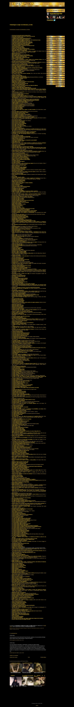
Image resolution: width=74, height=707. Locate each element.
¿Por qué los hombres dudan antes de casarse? (20, 531)
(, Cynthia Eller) (27, 244)
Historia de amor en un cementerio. (18, 300)
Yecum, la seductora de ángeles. (18, 616)
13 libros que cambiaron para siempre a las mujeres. (21, 43)
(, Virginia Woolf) (28, 375)
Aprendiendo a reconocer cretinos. (18, 71)
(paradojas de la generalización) (24, 593)
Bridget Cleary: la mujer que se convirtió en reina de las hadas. (23, 81)
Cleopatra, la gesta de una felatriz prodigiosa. (20, 102)
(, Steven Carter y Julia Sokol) (26, 307)
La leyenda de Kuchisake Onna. (17, 361)
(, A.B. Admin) (23, 449)
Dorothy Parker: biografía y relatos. (18, 177)
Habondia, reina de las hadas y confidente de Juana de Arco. (22, 295)
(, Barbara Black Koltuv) (22, 234)
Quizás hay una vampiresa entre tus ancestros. (20, 555)
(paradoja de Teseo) (24, 520)
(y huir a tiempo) (21, 120)
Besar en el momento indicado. (17, 78)
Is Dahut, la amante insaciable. (17, 317)
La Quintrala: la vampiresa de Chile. (18, 398)
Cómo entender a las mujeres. (17, 107)
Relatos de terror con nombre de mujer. (19, 565)
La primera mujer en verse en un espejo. (19, 392)
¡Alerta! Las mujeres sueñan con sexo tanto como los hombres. (23, 49)
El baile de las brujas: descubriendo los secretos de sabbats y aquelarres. (25, 191)
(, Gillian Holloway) (29, 590)
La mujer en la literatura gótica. (17, 379)
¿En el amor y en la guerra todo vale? (18, 276)
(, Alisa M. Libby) (23, 340)
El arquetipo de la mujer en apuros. (18, 188)
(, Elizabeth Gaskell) (25, 423)
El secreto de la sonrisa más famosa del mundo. (20, 259)
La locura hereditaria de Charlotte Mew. (19, 366)
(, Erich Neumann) (24, 239)
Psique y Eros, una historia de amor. (18, 546)
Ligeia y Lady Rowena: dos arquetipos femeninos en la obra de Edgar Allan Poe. (26, 431)
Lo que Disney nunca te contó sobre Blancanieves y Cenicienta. (23, 442)
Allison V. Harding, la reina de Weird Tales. (19, 56)
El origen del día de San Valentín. (18, 249)
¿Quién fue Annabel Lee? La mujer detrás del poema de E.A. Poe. (24, 552)
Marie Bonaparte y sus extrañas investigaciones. (20, 467)
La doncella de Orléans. (16, 348)
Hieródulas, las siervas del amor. (18, 299)
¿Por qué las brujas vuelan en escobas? (19, 522)
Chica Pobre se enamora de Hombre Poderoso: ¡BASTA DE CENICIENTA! (25, 99)
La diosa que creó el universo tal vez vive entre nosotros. (22, 345)
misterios (38, 628)
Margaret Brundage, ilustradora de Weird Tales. (20, 461)
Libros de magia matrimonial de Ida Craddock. (20, 427)
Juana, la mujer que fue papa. (17, 321)
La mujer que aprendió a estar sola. (18, 381)
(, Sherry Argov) (26, 528)
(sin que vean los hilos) (22, 115)
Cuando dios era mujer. (16, 141)
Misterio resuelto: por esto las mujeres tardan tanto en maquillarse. (24, 479)
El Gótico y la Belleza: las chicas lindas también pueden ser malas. (24, 220)
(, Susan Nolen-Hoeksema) (28, 489)
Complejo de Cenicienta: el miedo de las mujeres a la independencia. (24, 131)
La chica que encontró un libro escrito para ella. (20, 333)
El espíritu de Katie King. (16, 206)
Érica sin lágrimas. (15, 277)
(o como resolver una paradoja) (21, 261)
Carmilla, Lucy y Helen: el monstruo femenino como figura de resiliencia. (25, 85)
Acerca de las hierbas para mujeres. (18, 47)
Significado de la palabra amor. (17, 587)
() (24, 155)
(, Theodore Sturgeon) (21, 611)
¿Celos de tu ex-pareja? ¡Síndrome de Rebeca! (20, 93)
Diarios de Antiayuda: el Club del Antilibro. (19, 167)
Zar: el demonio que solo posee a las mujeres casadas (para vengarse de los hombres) (27, 618)
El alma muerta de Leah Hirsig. (17, 181)
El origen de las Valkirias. (16, 248)
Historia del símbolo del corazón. (18, 305)
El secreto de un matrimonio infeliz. (18, 260)
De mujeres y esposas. (16, 160)
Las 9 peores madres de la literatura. (18, 400)
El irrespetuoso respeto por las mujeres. (19, 217)
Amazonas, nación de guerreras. (18, 58)
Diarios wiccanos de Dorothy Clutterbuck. (19, 166)
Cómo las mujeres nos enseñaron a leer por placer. (21, 114)
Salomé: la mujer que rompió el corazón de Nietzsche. (21, 578)
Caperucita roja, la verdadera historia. (18, 84)
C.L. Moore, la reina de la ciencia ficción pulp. (20, 83)
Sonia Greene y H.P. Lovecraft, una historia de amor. (21, 596)
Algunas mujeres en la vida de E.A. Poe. (19, 52)
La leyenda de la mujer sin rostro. (18, 362)
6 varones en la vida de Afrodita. (17, 37)
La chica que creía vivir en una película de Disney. (21, 332)
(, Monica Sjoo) (21, 344)
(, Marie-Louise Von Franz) (27, 441)
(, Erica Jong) (19, 477)
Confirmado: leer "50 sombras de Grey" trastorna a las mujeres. (23, 132)
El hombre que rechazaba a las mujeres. (19, 215)
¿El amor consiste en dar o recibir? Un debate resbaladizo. (22, 182)
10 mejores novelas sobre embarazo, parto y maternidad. (22, 41)
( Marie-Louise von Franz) (19, 598)
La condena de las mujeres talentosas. (19, 337)
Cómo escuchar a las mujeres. (17, 108)
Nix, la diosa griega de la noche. (17, 498)
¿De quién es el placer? (16, 162)
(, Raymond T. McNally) (29, 178)
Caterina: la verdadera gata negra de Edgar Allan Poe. (21, 87)
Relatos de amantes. (15, 559)
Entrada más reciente (13, 657)
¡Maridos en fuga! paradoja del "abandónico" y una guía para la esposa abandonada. (27, 466)
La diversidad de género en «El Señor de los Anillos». (21, 346)
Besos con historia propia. (16, 79)
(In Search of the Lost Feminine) (24, 268)
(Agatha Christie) (22, 101)
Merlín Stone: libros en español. (17, 476)
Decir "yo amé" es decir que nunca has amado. (20, 157)
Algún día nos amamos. (16, 53)
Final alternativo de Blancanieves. (18, 290)
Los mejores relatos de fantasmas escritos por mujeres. (22, 446)
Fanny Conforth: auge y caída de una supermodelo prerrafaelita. (23, 283)
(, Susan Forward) (29, 152)
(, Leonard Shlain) (29, 51)
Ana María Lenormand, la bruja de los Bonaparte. (21, 61)
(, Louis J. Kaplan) (23, 510)
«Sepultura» (13, 675)
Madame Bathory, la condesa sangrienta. (19, 452)
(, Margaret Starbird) (29, 90)
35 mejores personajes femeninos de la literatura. (20, 44)
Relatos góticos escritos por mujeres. (18, 570)
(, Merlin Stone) (25, 69)
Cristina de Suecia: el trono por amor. (18, 138)
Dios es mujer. (14, 176)
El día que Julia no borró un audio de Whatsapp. (20, 202)
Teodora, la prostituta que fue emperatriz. (19, 602)
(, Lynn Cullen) (18, 584)
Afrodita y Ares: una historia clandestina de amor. (20, 48)
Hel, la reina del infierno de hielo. (17, 298)
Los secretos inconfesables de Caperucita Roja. (20, 450)
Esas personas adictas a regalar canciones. (20, 279)
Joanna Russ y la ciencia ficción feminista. (19, 320)
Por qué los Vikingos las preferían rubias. (19, 535)
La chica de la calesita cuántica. (17, 331)
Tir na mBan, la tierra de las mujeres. (18, 603)
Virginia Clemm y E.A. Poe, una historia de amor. (20, 614)
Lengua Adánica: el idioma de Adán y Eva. (19, 424)
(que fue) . (21, 576)
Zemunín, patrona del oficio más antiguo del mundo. (21, 619)
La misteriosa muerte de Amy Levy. (18, 369)
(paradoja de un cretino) (21, 126)
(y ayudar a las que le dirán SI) (23, 103)
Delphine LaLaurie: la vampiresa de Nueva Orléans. (21, 159)
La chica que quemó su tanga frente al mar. (19, 335)
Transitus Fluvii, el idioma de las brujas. (19, 606)
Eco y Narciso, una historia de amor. (18, 179)
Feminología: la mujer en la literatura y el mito (21, 24)
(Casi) (19, 86)
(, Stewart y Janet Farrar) (29, 194)
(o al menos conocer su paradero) (23, 105)
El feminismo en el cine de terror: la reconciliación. (21, 209)
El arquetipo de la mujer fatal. (17, 189)
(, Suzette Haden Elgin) (23, 425)
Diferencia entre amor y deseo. (17, 170)
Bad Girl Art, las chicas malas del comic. (19, 76)
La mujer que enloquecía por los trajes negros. (20, 382)
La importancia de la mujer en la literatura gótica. (20, 359)
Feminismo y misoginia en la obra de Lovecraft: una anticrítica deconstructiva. (26, 287)
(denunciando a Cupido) (23, 527)
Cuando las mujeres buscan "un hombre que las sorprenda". (22, 146)
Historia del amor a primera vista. (18, 301)
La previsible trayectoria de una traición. (19, 391)
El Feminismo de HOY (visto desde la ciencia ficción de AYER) (23, 208)
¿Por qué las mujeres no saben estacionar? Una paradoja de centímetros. (25, 525)
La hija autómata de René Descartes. (18, 356)
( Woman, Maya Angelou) (22, 493)
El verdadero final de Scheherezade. (18, 266)
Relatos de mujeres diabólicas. (17, 563)
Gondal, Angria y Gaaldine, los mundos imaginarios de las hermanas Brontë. (25, 294)
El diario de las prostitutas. (16, 203)
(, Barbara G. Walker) (28, 169)
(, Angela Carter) (24, 389)
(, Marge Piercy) (25, 371)
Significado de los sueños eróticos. (18, 588)
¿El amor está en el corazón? (17, 183)
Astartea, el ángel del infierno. (17, 75)
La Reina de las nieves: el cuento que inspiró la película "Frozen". (23, 399)
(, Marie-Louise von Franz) (25, 195)
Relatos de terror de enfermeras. (18, 566)
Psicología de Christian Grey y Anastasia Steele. (20, 543)
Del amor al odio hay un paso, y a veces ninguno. (21, 158)
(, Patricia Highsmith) (23, 250)
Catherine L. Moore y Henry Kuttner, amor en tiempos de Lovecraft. (24, 88)
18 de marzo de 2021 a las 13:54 (17, 652)
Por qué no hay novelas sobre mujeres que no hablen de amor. (23, 539)
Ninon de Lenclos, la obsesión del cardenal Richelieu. (21, 497)
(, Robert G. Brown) (21, 235)
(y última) (21, 580)
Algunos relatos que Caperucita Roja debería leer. (21, 54)
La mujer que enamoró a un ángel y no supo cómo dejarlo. (22, 384)
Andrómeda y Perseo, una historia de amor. (20, 64)
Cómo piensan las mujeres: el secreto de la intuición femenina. (23, 116)
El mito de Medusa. (15, 246)
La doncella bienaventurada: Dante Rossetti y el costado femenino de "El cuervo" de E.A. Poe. (29, 347)
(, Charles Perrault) (25, 154)
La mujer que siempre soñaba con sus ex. (19, 386)
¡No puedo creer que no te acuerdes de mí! (19, 499)
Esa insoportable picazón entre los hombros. (20, 278)
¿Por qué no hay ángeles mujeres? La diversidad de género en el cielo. (24, 538)
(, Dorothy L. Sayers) (25, 411)
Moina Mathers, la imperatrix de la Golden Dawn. (20, 482)
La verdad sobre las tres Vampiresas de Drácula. (20, 420)
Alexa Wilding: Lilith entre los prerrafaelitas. (19, 50)
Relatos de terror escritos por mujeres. (19, 567)
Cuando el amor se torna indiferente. (18, 144)
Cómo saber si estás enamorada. (18, 124)
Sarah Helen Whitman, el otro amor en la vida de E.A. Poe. (22, 579)
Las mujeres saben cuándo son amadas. (19, 410)
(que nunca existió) (22, 95)
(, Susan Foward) (29, 97)
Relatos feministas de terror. (17, 569)
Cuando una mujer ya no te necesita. (18, 153)
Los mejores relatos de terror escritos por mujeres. (21, 447)
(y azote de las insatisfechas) (23, 293)
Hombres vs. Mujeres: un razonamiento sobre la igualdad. (22, 311)
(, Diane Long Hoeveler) (29, 285)
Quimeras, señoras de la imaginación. (18, 554)
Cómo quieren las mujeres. (17, 119)
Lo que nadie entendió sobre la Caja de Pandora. (20, 444)
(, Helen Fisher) (29, 63)
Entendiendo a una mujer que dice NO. (19, 275)
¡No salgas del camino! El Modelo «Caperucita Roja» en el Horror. (24, 500)
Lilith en (17, 434)
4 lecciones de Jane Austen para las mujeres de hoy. (21, 35)
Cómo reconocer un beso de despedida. (19, 123)
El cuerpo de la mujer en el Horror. (18, 199)
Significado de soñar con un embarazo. (19, 592)
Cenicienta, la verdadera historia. (18, 94)
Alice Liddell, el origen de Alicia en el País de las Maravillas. (22, 55)
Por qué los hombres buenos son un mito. (19, 529)
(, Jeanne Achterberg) (23, 373)
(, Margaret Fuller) (25, 378)
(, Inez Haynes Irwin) (21, 360)
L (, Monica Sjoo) (29, 355)
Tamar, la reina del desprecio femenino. (19, 601)
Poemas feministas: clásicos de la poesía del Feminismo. (22, 514)
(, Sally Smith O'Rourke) (28, 214)
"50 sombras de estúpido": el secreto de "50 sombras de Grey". (23, 45)
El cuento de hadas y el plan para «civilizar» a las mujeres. (22, 196)
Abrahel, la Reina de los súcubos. (18, 46)
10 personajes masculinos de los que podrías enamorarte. (22, 42)
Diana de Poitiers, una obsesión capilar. (19, 165)
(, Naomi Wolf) (29, 292)
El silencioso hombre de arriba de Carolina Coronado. (21, 265)
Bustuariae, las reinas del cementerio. (18, 82)
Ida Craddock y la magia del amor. (18, 313)
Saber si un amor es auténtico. (17, 577)
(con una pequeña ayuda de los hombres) (26, 413)
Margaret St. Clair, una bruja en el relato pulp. (20, 462)
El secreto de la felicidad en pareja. (18, 257)
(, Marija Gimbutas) (24, 226)
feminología (33, 628)
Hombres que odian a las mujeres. (18, 308)
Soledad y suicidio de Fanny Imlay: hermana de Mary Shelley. (23, 595)
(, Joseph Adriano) (29, 504)
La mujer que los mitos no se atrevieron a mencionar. (21, 385)
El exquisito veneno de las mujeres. (18, 207)
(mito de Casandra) (22, 150)
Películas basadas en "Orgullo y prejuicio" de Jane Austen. (22, 508)
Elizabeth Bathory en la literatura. (18, 218)
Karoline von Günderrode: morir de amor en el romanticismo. (23, 322)
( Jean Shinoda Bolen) (25, 401)
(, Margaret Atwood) (23, 197)
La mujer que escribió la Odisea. (17, 383)
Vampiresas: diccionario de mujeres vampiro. (20, 609)
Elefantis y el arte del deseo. (17, 204)
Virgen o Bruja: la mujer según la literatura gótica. (20, 613)
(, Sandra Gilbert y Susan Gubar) (29, 364)
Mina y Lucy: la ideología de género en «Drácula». (21, 478)
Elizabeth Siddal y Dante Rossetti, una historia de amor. (22, 219)
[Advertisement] (19, 15)
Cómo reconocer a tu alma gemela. (18, 121)
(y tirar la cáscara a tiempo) (23, 104)
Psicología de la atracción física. (18, 544)
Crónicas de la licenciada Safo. (17, 139)
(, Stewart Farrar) (23, 342)
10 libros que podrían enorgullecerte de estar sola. (21, 40)
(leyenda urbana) (19, 612)
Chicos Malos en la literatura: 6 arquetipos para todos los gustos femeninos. (25, 100)
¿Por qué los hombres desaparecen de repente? (20, 530)
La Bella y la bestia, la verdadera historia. (19, 323)
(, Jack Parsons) (22, 227)
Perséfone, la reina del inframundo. (18, 509)
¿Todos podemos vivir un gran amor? (18, 604)
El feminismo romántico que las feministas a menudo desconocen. (24, 211)
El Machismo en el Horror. (16, 237)
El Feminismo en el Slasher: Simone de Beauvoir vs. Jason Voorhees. (24, 210)
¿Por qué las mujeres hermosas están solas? (20, 524)
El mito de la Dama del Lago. (17, 243)
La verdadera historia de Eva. (17, 419)
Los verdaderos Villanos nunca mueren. (19, 451)
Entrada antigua (43, 657)
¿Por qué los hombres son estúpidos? (19, 534)
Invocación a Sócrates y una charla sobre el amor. (21, 316)
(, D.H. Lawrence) (19, 187)
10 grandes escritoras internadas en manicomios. (21, 39)
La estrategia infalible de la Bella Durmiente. (19, 352)
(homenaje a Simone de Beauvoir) (23, 240)
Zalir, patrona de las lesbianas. (17, 617)
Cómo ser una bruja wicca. (17, 127)
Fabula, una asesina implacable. (17, 282)
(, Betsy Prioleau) (29, 583)
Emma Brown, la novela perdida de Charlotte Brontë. (21, 267)
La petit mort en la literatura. (17, 390)
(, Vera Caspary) (17, 418)
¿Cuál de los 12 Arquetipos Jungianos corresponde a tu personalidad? (24, 140)
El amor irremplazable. (16, 184)
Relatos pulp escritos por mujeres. (18, 571)
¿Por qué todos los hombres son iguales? (19, 540)
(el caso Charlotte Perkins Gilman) (26, 341)
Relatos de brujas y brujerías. (17, 560)
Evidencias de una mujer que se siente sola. (20, 281)
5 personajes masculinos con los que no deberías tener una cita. (23, 36)
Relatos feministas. (15, 568)
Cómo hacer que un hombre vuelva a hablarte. (20, 112)
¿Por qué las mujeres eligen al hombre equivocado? (21, 523)
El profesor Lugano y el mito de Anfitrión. (19, 252)
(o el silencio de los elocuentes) (24, 111)
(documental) (19, 421)
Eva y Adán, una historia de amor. (18, 280)
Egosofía (29, 628)
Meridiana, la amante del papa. (17, 475)
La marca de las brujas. (16, 368)
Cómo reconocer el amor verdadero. (18, 122)
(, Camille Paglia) (29, 586)
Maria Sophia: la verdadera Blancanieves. (19, 465)
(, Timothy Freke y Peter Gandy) (29, 319)
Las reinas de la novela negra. (17, 414)
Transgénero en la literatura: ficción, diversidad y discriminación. (23, 605)
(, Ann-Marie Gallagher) (23, 326)
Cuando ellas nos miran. (16, 145)
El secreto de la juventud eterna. (17, 258)
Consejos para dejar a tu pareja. (17, 135)
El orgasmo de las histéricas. (17, 247)
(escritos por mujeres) (20, 515)
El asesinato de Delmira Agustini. (18, 190)
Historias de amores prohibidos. (17, 306)
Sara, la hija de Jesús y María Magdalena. (19, 581)
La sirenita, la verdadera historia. (17, 405)
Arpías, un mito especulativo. (17, 72)
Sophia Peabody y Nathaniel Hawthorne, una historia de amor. (23, 597)
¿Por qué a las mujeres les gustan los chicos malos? (21, 518)
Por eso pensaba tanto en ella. (17, 517)
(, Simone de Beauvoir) (22, 262)
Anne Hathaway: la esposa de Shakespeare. (20, 68)
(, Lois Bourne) (25, 137)
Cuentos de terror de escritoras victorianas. (19, 156)
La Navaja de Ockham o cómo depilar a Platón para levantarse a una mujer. (25, 387)
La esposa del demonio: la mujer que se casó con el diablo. (22, 350)
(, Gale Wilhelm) (23, 70)
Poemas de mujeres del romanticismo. (19, 513)
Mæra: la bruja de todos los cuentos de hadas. (20, 456)
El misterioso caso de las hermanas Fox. (19, 241)
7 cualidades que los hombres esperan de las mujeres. (21, 38)
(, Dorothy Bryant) (26, 351)
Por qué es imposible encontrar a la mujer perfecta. (21, 519)
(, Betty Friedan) (23, 370)
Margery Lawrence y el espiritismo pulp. (19, 463)
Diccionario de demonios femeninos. (18, 168)
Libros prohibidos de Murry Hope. (18, 428)
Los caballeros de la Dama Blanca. (18, 445)
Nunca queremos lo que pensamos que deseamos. (21, 505)
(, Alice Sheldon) (26, 312)
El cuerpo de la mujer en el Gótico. (18, 198)
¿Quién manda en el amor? (17, 553)
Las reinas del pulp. (15, 415)
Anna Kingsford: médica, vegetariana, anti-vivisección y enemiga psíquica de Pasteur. (27, 67)
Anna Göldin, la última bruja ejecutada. (18, 66)
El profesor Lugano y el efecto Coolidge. (19, 251)
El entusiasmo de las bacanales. (17, 205)
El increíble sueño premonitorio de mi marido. (20, 216)
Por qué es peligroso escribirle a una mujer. (19, 521)
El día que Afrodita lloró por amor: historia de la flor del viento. (23, 200)
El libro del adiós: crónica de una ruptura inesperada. (21, 229)
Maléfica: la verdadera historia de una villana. (20, 458)
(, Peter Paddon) (29, 270)
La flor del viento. (15, 353)
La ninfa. (13, 388)
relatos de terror (16, 629)
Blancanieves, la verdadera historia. (18, 80)
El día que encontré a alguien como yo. (19, 201)
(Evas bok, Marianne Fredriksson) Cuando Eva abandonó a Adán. (26, 228)
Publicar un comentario (14, 655)
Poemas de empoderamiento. (17, 512)
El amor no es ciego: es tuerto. (17, 185)
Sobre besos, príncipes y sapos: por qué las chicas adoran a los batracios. (25, 594)
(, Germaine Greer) (22, 374)
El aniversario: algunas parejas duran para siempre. (21, 186)
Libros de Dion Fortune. (16, 426)
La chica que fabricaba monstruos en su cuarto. (20, 334)
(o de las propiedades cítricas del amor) (24, 245)
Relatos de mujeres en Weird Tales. (18, 564)
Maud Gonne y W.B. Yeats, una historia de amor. (20, 469)
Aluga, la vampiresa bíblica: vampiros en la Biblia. (21, 57)
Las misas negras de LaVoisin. (17, 406)
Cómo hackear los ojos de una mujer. (18, 113)
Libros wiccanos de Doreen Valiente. (18, 429)
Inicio (29, 657)
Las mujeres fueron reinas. (17, 407)
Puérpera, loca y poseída (16, 547)
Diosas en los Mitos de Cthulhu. (17, 173)
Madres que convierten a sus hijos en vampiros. (20, 453)
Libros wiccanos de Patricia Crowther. (19, 430)
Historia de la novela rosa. (16, 304)
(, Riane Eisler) (20, 511)
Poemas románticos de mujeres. (18, 516)
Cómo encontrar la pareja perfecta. (18, 106)
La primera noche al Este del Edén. (18, 393)
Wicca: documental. (15, 615)
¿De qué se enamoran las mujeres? (18, 161)
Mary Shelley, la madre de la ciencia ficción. (19, 468)
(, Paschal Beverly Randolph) (25, 448)
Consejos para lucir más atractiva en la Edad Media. (21, 136)
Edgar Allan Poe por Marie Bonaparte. (18, 180)
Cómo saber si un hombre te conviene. (19, 125)
